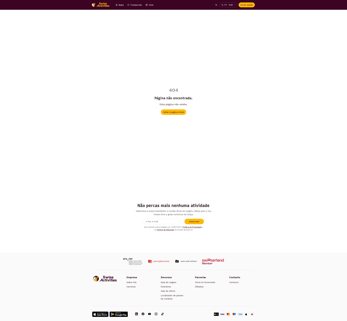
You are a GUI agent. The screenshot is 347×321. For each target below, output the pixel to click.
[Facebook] (143, 314)
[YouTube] (149, 314)
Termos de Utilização (165, 230)
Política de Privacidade (192, 227)
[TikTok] (162, 314)
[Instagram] (156, 314)
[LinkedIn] (136, 314)
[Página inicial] (102, 5)
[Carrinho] (216, 4)
